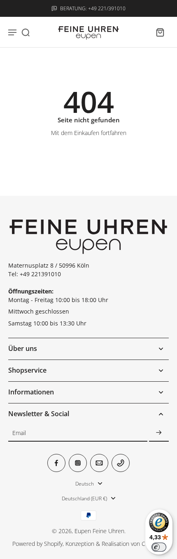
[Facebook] (56, 463)
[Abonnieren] (159, 433)
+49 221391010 (40, 274)
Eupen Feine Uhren (99, 531)
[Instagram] (78, 463)
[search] (25, 32)
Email (19, 433)
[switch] (158, 547)
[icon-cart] (160, 32)
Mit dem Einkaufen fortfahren (88, 133)
